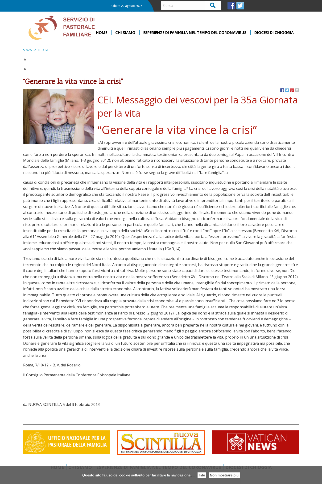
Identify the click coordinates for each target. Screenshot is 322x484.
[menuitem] (101, 32)
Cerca (213, 5)
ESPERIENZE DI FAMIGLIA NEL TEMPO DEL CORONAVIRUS (194, 32)
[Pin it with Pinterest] (292, 90)
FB (231, 5)
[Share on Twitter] (287, 90)
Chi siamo (125, 32)
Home (101, 32)
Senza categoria (35, 50)
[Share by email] (297, 90)
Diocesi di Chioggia (274, 32)
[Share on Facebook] (282, 90)
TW (240, 5)
